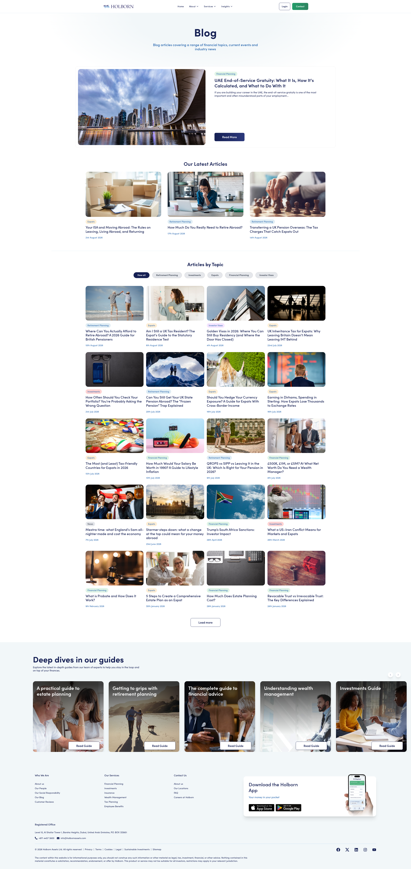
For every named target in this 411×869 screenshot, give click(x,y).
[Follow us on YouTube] (374, 850)
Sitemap (157, 849)
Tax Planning (111, 801)
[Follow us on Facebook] (338, 850)
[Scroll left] (390, 674)
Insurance (109, 792)
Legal (118, 849)
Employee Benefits (113, 806)
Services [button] (208, 6)
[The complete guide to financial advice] (219, 716)
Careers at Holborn (184, 797)
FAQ (176, 792)
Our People (41, 788)
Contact (300, 6)
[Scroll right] (398, 674)
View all (141, 275)
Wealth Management (115, 797)
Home (181, 6)
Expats (215, 275)
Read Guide (84, 746)
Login (285, 6)
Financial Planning (239, 275)
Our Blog (39, 797)
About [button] (192, 6)
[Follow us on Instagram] (365, 850)
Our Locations (181, 788)
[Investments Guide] (371, 716)
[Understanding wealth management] (295, 716)
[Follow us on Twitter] (347, 850)
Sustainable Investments (137, 849)
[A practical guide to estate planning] (68, 716)
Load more (205, 622)
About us (39, 783)
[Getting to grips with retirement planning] (144, 716)
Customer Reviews (44, 801)
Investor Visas (266, 275)
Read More (229, 137)
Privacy (88, 849)
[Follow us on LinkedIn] (356, 850)
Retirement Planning (167, 275)
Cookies (109, 849)
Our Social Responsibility (47, 792)
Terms (98, 849)
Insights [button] (225, 6)
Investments (194, 275)
